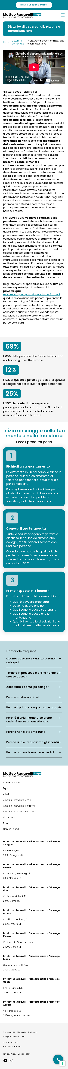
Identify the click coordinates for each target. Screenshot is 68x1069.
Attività (6, 794)
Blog (5, 823)
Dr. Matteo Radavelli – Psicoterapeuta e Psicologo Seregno (31, 843)
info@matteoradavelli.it (14, 1036)
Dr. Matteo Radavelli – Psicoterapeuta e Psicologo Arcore (31, 912)
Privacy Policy (9, 1054)
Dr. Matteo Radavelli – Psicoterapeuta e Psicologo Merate (31, 866)
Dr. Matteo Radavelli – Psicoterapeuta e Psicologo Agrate (31, 1003)
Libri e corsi (9, 817)
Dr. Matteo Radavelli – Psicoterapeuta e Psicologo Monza (31, 935)
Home (6, 42)
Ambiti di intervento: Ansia (17, 800)
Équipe (6, 788)
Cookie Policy (24, 1054)
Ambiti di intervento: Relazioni (19, 805)
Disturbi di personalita (18, 42)
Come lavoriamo (12, 782)
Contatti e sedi (11, 829)
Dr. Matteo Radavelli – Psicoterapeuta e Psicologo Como (31, 889)
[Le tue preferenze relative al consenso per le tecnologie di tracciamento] (62, 1063)
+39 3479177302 (10, 1042)
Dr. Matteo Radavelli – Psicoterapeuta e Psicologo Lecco (31, 958)
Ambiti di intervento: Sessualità (19, 811)
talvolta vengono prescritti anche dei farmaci (31, 294)
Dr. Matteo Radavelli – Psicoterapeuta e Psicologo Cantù (31, 980)
